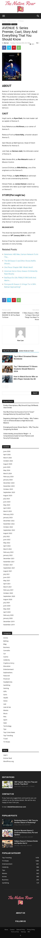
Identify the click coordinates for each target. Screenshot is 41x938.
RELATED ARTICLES (10, 351)
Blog (4, 644)
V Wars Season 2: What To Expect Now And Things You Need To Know (30, 316)
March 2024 (7, 473)
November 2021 (9, 562)
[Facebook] (4, 48)
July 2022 (6, 536)
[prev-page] (3, 386)
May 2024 (6, 470)
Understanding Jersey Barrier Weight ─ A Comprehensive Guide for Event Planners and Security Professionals (18, 436)
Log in (5, 755)
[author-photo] (20, 337)
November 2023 (9, 486)
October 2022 (8, 527)
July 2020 (6, 603)
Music (5, 713)
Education (6, 666)
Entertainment (12, 21)
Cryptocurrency (8, 663)
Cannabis (6, 650)
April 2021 (7, 584)
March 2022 (7, 549)
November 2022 (9, 524)
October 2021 (8, 565)
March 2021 (7, 587)
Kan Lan (6, 43)
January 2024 (8, 480)
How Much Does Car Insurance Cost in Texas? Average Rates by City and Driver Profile (18, 413)
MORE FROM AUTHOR (26, 351)
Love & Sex (7, 707)
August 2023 (7, 495)
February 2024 (8, 477)
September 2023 (9, 492)
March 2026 (7, 458)
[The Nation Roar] (20, 6)
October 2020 (8, 593)
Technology (7, 726)
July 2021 (6, 574)
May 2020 (6, 609)
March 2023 (7, 511)
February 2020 (8, 615)
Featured (6, 676)
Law (4, 704)
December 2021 (8, 558)
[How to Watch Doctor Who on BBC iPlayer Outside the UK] (7, 379)
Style (5, 723)
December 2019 (8, 621)
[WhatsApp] (19, 48)
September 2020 (9, 596)
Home (4, 21)
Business (6, 647)
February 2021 (8, 590)
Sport (5, 720)
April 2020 (7, 612)
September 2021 (9, 568)
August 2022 (7, 533)
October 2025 (8, 461)
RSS (29, 932)
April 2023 (7, 508)
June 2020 (6, 606)
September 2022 (9, 530)
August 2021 (7, 571)
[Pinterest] (14, 48)
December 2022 (8, 521)
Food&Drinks (7, 682)
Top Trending (8, 735)
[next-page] (6, 386)
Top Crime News (9, 732)
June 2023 (6, 502)
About (6, 929)
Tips (4, 729)
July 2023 (6, 499)
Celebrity (6, 660)
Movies (5, 710)
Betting (5, 641)
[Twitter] (9, 48)
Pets (4, 717)
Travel (5, 739)
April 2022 (7, 546)
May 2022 (6, 543)
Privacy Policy (31, 929)
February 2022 (8, 552)
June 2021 (6, 577)
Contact (12, 929)
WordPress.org (8, 761)
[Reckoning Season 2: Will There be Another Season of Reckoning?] (7, 823)
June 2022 (6, 540)
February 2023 (8, 514)
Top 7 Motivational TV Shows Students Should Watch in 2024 (25, 368)
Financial (6, 679)
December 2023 (8, 483)
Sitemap (23, 932)
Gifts (5, 691)
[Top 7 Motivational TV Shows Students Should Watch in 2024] (7, 369)
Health (5, 698)
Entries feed (7, 758)
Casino (5, 657)
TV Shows (21, 21)
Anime (5, 638)
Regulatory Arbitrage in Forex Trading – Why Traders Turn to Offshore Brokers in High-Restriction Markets (20, 421)
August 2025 (7, 464)
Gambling (6, 685)
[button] (3, 16)
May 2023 (6, 505)
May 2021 (6, 581)
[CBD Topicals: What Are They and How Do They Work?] (7, 784)
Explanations (7, 672)
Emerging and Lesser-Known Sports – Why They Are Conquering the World (20, 428)
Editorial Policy (21, 929)
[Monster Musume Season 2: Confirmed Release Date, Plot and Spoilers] (7, 833)
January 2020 (8, 618)
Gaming (6, 688)
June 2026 (6, 451)
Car (4, 654)
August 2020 (7, 599)
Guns (5, 695)
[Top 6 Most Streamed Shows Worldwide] (7, 358)
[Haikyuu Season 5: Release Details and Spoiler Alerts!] (7, 843)
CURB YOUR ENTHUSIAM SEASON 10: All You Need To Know (11, 315)
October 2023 (8, 489)
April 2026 (7, 455)
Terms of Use (15, 932)
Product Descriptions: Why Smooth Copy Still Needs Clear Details (20, 406)
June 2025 (6, 467)
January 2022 (8, 555)
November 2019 (9, 625)
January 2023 (8, 518)
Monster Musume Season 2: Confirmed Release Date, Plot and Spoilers (26, 833)
